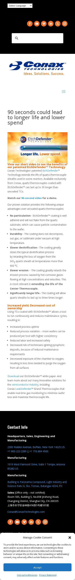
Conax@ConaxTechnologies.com (26, 511)
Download (13, 376)
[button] (70, 537)
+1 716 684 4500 (38, 451)
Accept (37, 567)
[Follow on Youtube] (37, 23)
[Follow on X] (58, 23)
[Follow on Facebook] (30, 23)
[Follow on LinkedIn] (51, 23)
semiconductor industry (25, 384)
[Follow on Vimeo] (44, 23)
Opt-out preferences (27, 575)
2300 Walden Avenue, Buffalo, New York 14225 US (36, 447)
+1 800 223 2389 (17, 451)
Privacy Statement (48, 575)
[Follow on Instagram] (65, 23)
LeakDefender (23, 388)
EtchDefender (50, 170)
